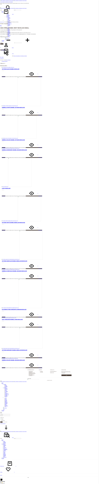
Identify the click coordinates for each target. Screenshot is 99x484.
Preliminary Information (32, 372)
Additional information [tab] (4, 61)
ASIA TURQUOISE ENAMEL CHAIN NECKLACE (12, 319)
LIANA (9, 29)
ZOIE (8, 36)
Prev (0, 25)
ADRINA (9, 17)
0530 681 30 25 (52, 372)
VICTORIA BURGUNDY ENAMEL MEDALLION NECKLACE (14, 350)
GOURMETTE (7, 394)
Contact (3, 458)
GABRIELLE (9, 22)
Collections (4, 387)
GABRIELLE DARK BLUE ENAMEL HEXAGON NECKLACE (14, 271)
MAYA (8, 30)
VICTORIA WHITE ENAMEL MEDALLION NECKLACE (13, 222)
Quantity (1, 42)
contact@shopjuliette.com (53, 371)
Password (1, 415)
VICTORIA (9, 35)
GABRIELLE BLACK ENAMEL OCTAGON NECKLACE (13, 139)
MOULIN (6, 402)
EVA (5, 392)
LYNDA (6, 400)
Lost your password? (2, 423)
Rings (4, 441)
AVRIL (9, 19)
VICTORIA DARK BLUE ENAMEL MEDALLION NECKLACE (14, 261)
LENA (6, 396)
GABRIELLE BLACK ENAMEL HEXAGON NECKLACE (13, 360)
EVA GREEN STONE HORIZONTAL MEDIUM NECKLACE (14, 309)
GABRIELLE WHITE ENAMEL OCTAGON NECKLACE (13, 107)
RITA (5, 404)
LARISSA (9, 25)
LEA (4, 451)
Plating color (2, 36)
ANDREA (9, 18)
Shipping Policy (31, 371)
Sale (3, 409)
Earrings (8, 14)
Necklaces (8, 15)
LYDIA (6, 398)
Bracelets (8, 16)
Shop (2, 383)
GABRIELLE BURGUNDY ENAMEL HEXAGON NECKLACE (14, 150)
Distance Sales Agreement (32, 373)
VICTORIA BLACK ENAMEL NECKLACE (10, 69)
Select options (3, 76)
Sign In (1, 475)
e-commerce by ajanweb (49, 380)
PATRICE (9, 33)
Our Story (41, 371)
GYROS (9, 24)
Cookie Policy (30, 375)
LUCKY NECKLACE (6, 188)
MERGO (9, 31)
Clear (9, 36)
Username (1, 414)
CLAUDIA (9, 20)
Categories (4, 384)
